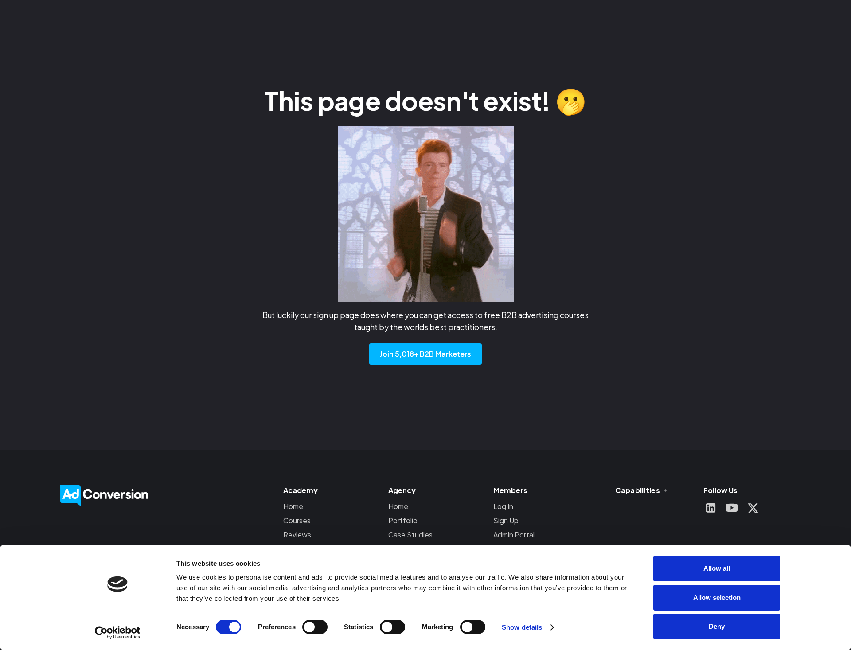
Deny (717, 626)
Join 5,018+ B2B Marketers (425, 353)
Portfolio (403, 520)
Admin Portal (514, 534)
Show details (522, 627)
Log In (503, 506)
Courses (297, 520)
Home (293, 506)
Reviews (297, 534)
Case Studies (410, 534)
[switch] (315, 627)
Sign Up (506, 520)
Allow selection (717, 597)
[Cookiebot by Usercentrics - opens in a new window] (117, 632)
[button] (642, 490)
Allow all (716, 568)
